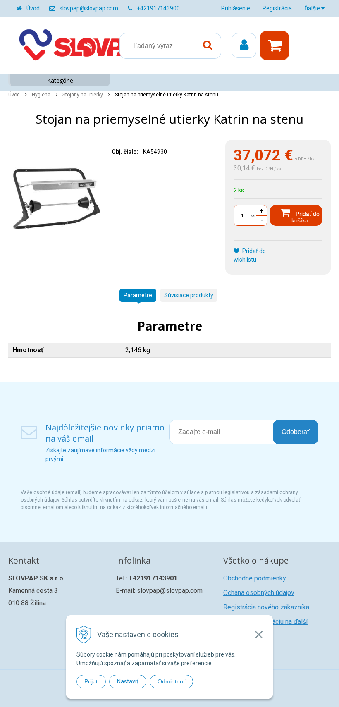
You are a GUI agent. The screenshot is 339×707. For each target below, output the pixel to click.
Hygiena (41, 95)
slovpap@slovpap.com (89, 8)
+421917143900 (158, 8)
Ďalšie (312, 8)
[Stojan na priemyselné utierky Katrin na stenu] (56, 202)
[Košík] (276, 45)
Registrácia (277, 8)
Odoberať (296, 431)
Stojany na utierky (82, 95)
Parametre (138, 295)
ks (253, 216)
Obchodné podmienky (254, 578)
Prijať (91, 681)
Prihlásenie (235, 8)
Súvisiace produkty (188, 295)
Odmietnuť (171, 681)
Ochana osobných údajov (258, 593)
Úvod (33, 8)
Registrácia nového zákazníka (266, 607)
